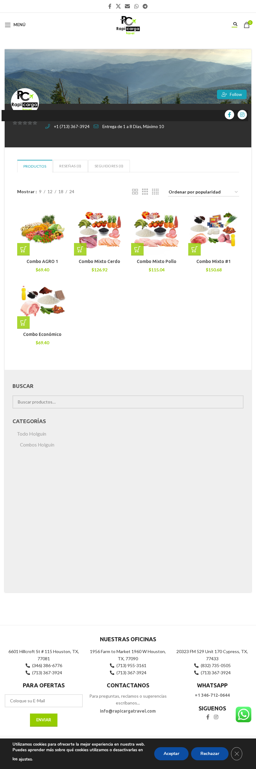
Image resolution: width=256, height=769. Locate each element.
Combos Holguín (37, 444)
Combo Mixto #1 (213, 261)
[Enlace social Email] (127, 6)
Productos (35, 166)
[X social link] (118, 6)
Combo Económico (42, 334)
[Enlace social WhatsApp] (136, 6)
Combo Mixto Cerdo (99, 261)
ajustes (25, 759)
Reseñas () (70, 166)
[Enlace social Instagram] (216, 717)
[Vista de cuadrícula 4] (155, 192)
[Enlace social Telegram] (145, 6)
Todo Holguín (31, 434)
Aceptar (171, 754)
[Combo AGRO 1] (42, 230)
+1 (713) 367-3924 (72, 126)
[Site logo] (128, 24)
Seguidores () (109, 166)
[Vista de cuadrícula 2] (135, 192)
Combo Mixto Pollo (156, 261)
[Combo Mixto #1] (213, 230)
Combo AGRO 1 (42, 261)
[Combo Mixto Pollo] (156, 230)
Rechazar (209, 754)
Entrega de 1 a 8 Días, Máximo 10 (133, 126)
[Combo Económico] (42, 303)
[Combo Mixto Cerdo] (99, 230)
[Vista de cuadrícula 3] (145, 192)
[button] (23, 249)
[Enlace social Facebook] (110, 6)
